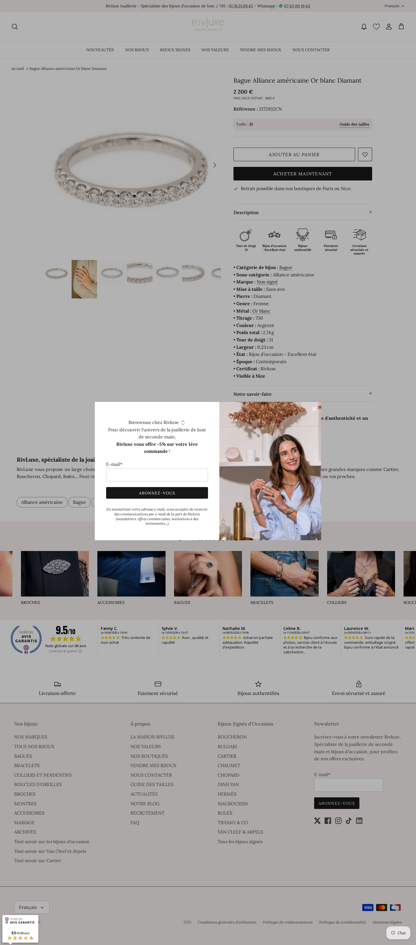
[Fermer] (314, 409)
